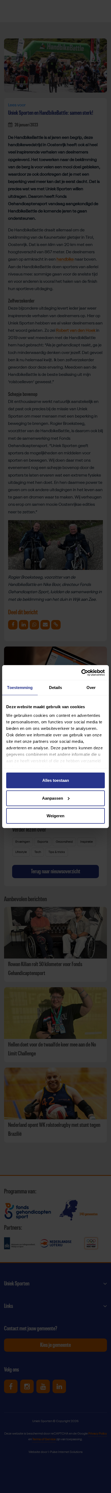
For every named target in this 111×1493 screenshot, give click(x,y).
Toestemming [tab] (20, 687)
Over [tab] (91, 687)
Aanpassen (52, 798)
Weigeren (55, 815)
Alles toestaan (55, 780)
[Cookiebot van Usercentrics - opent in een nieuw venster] (81, 672)
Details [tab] (55, 687)
